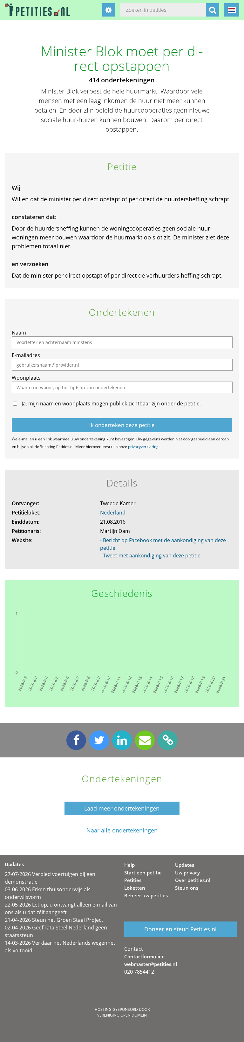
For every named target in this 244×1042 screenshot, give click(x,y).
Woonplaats (26, 377)
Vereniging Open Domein (122, 1015)
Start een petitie (143, 872)
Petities (132, 880)
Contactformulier (144, 956)
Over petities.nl (192, 880)
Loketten (134, 888)
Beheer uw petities (146, 895)
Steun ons (186, 888)
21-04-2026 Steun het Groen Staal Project (54, 919)
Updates (184, 865)
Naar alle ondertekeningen (122, 830)
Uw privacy (187, 872)
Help (129, 865)
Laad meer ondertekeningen (121, 808)
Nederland (112, 512)
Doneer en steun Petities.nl (180, 929)
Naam (19, 332)
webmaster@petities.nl (150, 964)
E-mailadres (26, 355)
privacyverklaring (143, 446)
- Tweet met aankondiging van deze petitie (150, 555)
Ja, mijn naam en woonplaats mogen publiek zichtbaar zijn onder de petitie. (111, 403)
